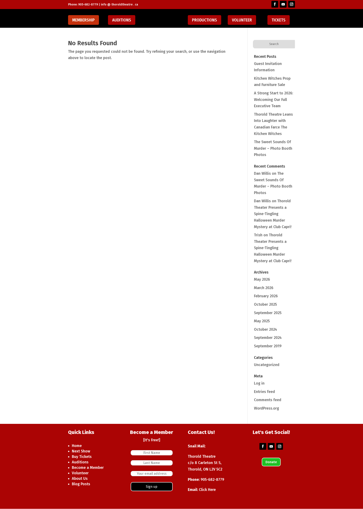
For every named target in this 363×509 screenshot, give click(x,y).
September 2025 (267, 313)
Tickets (278, 19)
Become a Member (88, 467)
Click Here (207, 489)
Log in (259, 383)
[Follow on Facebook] (274, 4)
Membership (83, 19)
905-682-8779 (212, 479)
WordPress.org (266, 408)
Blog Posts (81, 484)
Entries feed (264, 391)
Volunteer (242, 19)
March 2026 (263, 288)
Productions (204, 19)
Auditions (121, 19)
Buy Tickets (82, 456)
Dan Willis (262, 173)
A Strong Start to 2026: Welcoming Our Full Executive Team (273, 99)
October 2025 (265, 304)
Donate (271, 462)
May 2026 (262, 279)
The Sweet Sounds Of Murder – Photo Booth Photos (273, 148)
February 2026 (266, 296)
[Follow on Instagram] (291, 4)
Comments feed (267, 400)
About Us (80, 478)
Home (77, 445)
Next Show (81, 451)
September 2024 (268, 337)
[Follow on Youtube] (283, 4)
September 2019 (267, 346)
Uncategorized (266, 364)
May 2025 (262, 321)
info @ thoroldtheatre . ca (119, 4)
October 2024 (265, 329)
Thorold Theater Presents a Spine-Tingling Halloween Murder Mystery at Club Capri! (272, 214)
